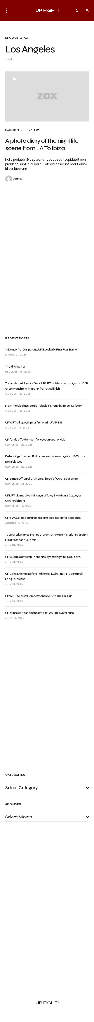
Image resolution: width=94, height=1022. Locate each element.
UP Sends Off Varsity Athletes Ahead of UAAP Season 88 (41, 479)
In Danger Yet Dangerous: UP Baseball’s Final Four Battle (41, 349)
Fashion (12, 130)
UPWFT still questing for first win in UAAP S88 (34, 422)
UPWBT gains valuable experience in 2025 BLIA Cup (38, 596)
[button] (7, 10)
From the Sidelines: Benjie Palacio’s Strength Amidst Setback (43, 406)
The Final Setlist (15, 366)
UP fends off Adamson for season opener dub (35, 439)
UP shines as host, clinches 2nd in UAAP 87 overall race (39, 613)
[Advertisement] (47, 259)
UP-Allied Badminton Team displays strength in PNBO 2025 (43, 557)
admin (17, 179)
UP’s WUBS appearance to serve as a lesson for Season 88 (43, 518)
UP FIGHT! (47, 10)
